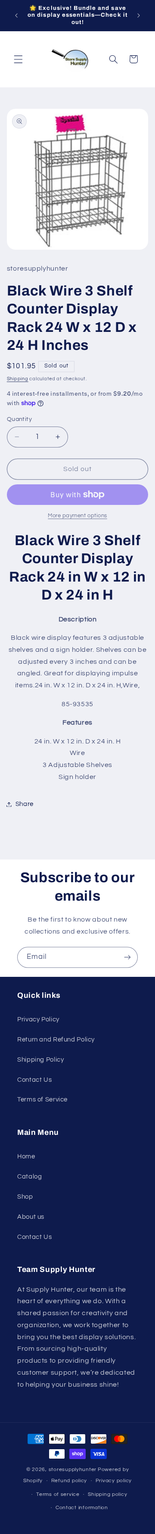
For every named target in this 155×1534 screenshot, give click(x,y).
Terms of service (58, 1494)
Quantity (19, 419)
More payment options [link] (77, 516)
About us (30, 1217)
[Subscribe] (127, 957)
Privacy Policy (38, 1019)
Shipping (17, 378)
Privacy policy (114, 1480)
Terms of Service (42, 1099)
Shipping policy (107, 1494)
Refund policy (69, 1480)
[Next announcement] (138, 15)
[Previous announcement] (16, 15)
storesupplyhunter (73, 1469)
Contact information (82, 1507)
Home (26, 1156)
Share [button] (25, 804)
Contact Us (34, 1080)
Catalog (29, 1176)
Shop (25, 1197)
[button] (18, 59)
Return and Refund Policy (56, 1039)
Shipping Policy (40, 1059)
